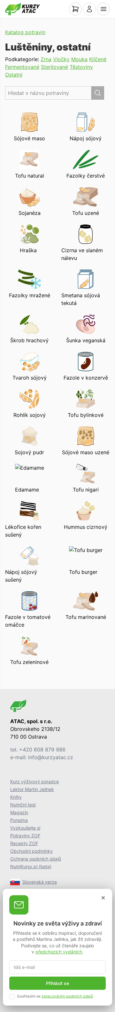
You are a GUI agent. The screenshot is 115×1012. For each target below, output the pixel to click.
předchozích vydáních (58, 951)
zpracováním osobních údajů (67, 996)
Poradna (19, 820)
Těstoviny (81, 67)
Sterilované (54, 67)
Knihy (16, 797)
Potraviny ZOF (25, 835)
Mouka (79, 59)
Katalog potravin (25, 32)
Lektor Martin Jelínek (32, 789)
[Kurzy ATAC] (22, 9)
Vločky (61, 59)
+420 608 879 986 (42, 749)
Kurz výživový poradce (34, 781)
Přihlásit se (57, 983)
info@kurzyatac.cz (50, 757)
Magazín (19, 812)
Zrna (46, 59)
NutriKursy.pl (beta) (30, 866)
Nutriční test (23, 804)
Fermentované (22, 67)
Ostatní (13, 74)
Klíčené (97, 59)
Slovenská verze (39, 882)
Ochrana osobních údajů (35, 858)
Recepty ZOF (24, 843)
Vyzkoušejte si (25, 828)
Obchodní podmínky (31, 851)
